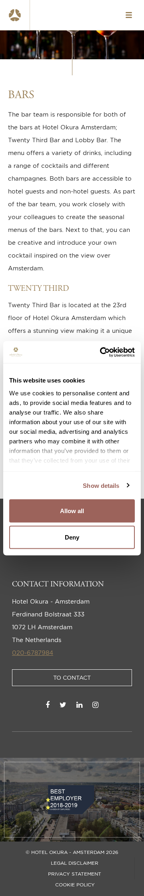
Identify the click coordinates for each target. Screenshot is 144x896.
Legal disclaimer (74, 863)
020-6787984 (32, 652)
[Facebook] (48, 704)
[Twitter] (63, 704)
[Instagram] (95, 704)
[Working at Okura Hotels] (15, 15)
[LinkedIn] (79, 704)
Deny (72, 537)
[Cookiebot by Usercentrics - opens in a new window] (101, 352)
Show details (101, 485)
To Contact (72, 678)
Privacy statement (74, 874)
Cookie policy (75, 884)
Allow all (72, 510)
